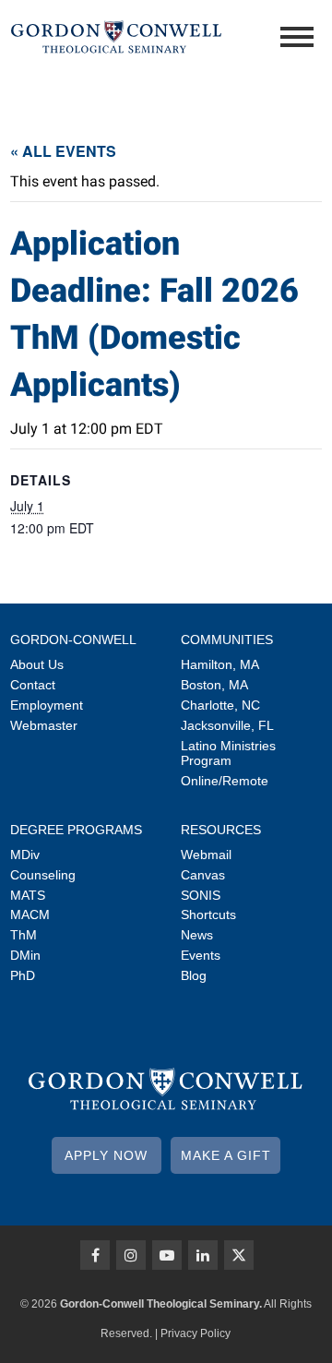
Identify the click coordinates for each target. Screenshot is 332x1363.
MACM (30, 914)
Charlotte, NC (220, 705)
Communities (227, 639)
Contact (32, 684)
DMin (25, 955)
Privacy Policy (195, 1333)
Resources (221, 829)
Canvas (203, 874)
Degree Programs (76, 829)
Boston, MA (214, 684)
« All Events (63, 150)
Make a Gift (226, 1155)
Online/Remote (224, 780)
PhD (22, 975)
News (197, 934)
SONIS (200, 895)
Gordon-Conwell (73, 639)
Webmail (206, 854)
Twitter (239, 1255)
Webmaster (43, 725)
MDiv (25, 854)
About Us (37, 664)
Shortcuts (208, 914)
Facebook (95, 1255)
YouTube (167, 1255)
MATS (27, 895)
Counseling (43, 874)
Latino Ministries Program (228, 753)
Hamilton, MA (220, 664)
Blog (194, 975)
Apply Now (106, 1155)
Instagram (131, 1255)
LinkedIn (203, 1255)
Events (200, 955)
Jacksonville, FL (227, 725)
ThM (23, 934)
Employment (46, 705)
